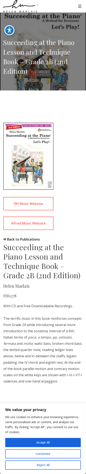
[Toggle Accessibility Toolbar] (9, 30)
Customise (43, 454)
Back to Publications (23, 239)
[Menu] (79, 6)
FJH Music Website (28, 203)
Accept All (43, 442)
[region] (43, 438)
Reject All (43, 465)
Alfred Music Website (28, 223)
